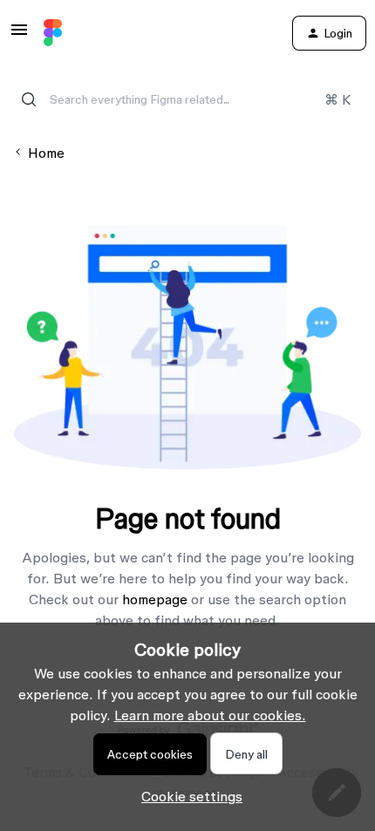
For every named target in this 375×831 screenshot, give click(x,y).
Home (46, 152)
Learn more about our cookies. (210, 715)
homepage (155, 599)
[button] (19, 35)
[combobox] (187, 99)
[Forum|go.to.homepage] (53, 33)
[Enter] (29, 99)
